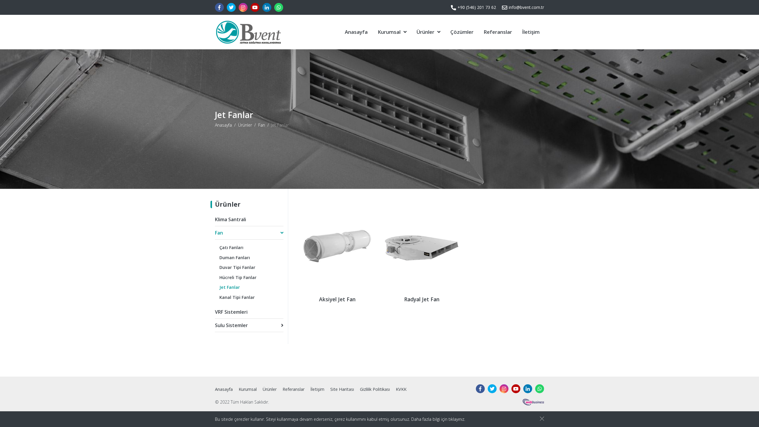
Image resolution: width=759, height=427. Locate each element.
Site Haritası (342, 389)
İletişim (531, 31)
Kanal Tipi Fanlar (237, 297)
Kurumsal (389, 31)
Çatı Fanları (231, 247)
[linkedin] (266, 7)
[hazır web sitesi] (533, 401)
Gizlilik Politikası (375, 389)
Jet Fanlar (229, 287)
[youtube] (255, 7)
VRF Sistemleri (231, 312)
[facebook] (219, 7)
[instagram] (243, 7)
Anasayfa (356, 31)
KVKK (401, 389)
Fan (261, 125)
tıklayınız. (457, 419)
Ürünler (425, 31)
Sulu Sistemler (231, 325)
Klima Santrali (230, 219)
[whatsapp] (278, 7)
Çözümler (461, 31)
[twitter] (231, 7)
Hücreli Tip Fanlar (237, 277)
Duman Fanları (234, 257)
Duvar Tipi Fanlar (237, 267)
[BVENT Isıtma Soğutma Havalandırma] (248, 32)
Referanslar (498, 31)
